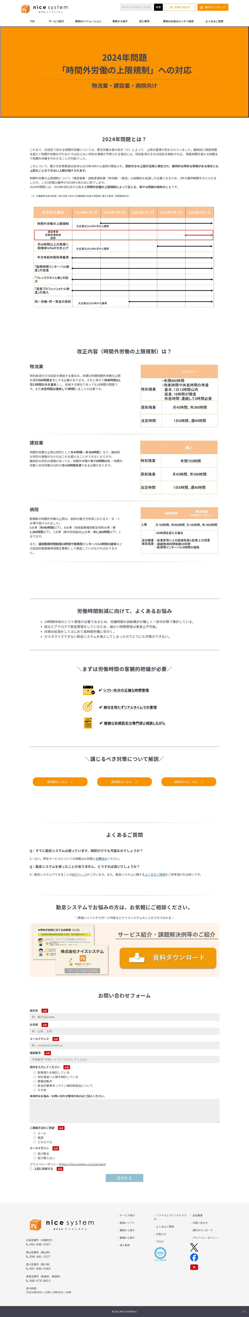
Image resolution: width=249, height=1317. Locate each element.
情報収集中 (45, 1081)
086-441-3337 (40, 1256)
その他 (42, 1090)
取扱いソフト (127, 1223)
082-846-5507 (40, 1244)
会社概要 (197, 1215)
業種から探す (127, 1237)
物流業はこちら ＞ (60, 782)
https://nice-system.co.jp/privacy (82, 1164)
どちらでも (45, 1142)
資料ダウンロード (215, 7)
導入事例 (144, 21)
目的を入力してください (45, 1067)
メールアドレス (39, 1039)
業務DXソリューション (88, 21)
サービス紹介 (56, 21)
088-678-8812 (40, 1280)
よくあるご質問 (214, 21)
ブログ (160, 1241)
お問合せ (101, 858)
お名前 (34, 1024)
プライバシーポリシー (205, 1237)
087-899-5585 (40, 1268)
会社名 (34, 1010)
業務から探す (120, 21)
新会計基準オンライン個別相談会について (65, 1085)
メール (42, 1133)
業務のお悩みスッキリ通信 (178, 21)
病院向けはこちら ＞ (189, 782)
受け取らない (46, 1158)
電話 (40, 1137)
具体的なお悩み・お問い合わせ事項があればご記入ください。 (68, 1096)
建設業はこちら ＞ (124, 782)
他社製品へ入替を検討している (58, 1077)
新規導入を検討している (54, 1072)
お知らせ (161, 1234)
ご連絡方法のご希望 (42, 1128)
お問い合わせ (182, 7)
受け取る (43, 1153)
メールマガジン (39, 1148)
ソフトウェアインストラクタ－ (170, 1217)
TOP (32, 21)
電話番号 (35, 1053)
